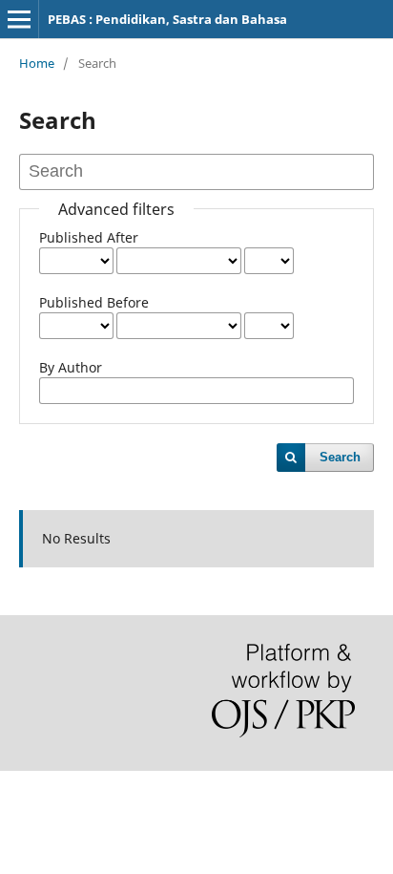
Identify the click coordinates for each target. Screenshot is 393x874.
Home (36, 63)
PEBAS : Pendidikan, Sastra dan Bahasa (167, 19)
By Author (70, 367)
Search (340, 457)
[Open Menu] (19, 19)
